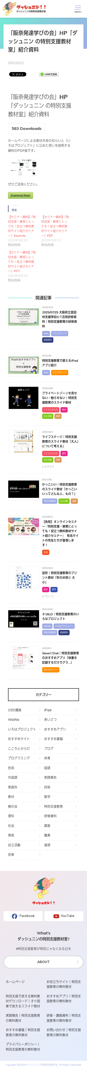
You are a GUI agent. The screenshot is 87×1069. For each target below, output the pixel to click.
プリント (49, 596)
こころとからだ (51, 409)
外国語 (12, 777)
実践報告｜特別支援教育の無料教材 (23, 1018)
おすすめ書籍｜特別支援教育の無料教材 (23, 1032)
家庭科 (12, 787)
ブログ (49, 749)
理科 (11, 816)
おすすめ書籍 (53, 739)
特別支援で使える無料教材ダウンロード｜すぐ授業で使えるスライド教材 (23, 1001)
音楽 (11, 854)
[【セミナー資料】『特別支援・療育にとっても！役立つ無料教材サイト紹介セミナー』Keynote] (24, 231)
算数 (47, 826)
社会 (11, 826)
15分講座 (14, 710)
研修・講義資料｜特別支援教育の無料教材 (64, 1018)
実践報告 (50, 777)
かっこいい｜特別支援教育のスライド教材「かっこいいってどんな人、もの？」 (59, 489)
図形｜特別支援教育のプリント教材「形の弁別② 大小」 (59, 577)
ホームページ (15, 982)
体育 (47, 758)
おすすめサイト (19, 739)
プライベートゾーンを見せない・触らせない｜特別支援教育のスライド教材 (59, 398)
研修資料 (48, 339)
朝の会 (12, 806)
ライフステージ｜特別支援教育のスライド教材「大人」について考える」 (60, 441)
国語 (47, 768)
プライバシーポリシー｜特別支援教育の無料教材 (23, 1046)
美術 (11, 835)
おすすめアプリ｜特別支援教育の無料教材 (64, 998)
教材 (64, 409)
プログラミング (60, 333)
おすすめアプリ (60, 372)
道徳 (58, 416)
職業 (47, 835)
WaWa (47, 626)
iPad (46, 333)
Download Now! (20, 195)
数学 (54, 589)
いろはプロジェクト (64, 626)
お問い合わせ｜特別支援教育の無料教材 (64, 1032)
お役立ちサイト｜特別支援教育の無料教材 (64, 984)
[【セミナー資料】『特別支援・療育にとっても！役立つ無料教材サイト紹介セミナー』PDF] (58, 231)
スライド (49, 466)
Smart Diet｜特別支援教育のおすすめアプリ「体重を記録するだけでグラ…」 (60, 657)
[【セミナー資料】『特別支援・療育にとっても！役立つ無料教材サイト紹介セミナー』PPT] (24, 266)
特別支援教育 (50, 501)
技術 (47, 787)
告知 (46, 552)
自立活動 (48, 416)
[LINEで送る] (49, 74)
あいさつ (50, 719)
